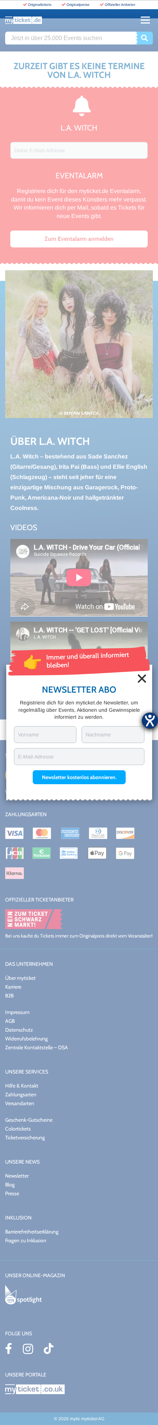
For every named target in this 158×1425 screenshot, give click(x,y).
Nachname (98, 735)
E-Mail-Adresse (36, 757)
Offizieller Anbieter (120, 5)
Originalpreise (78, 5)
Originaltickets (39, 5)
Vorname (28, 735)
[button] (79, 777)
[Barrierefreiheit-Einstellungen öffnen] (150, 720)
